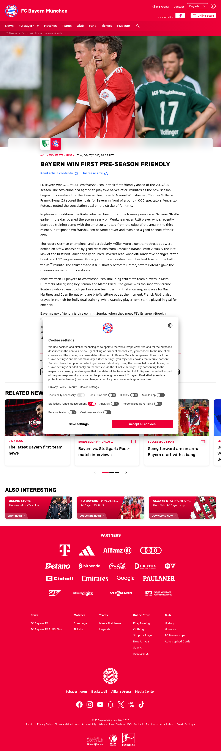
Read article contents (56, 173)
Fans (92, 25)
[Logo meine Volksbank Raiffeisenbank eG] (158, 593)
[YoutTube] (100, 704)
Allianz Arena (160, 6)
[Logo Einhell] (59, 578)
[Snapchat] (110, 704)
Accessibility (89, 724)
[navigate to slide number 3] (117, 472)
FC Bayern (11, 33)
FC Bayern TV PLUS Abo (46, 629)
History (169, 623)
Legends (104, 629)
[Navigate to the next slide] (126, 472)
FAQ (129, 724)
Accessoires (141, 653)
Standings (80, 623)
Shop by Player (143, 635)
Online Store (141, 614)
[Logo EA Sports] (170, 566)
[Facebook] (79, 704)
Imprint (30, 724)
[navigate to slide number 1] (105, 472)
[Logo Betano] (57, 566)
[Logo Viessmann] (121, 593)
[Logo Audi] (151, 550)
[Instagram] (89, 704)
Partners (111, 535)
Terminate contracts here (160, 724)
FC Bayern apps (175, 635)
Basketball (99, 691)
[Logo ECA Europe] (113, 740)
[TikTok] (141, 704)
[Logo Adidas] (87, 550)
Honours (170, 629)
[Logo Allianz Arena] (95, 741)
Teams (67, 25)
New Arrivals (141, 641)
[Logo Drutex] (145, 566)
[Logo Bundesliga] (128, 739)
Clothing (138, 629)
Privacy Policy (45, 724)
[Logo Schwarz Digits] (82, 593)
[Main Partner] (180, 15)
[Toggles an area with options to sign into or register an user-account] (213, 6)
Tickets (106, 25)
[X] (120, 704)
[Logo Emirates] (95, 578)
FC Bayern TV (29, 25)
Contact (179, 6)
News (9, 25)
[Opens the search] (137, 26)
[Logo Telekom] (64, 550)
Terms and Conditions (67, 724)
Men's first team (110, 623)
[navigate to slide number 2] (111, 472)
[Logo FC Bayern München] (110, 676)
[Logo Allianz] (117, 550)
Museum (123, 25)
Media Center (145, 691)
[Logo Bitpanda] (89, 566)
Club (80, 25)
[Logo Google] (125, 578)
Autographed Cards (177, 641)
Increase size (93, 173)
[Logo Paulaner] (159, 578)
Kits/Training (141, 623)
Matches (50, 25)
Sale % (137, 647)
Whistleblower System (112, 724)
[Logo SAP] (55, 593)
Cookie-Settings (186, 724)
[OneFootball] (131, 704)
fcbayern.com (76, 691)
